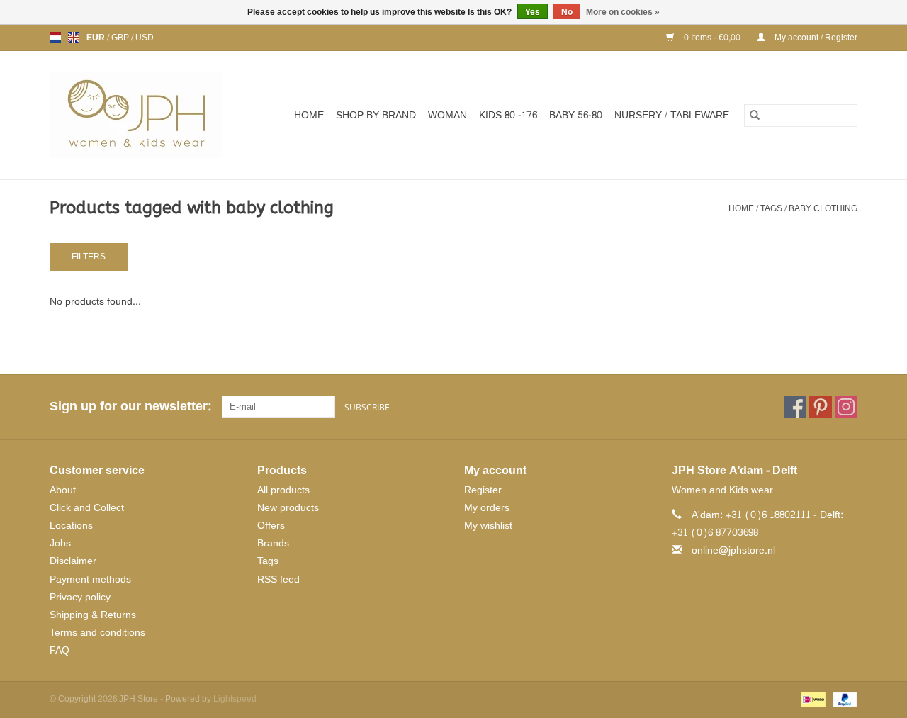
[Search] (754, 115)
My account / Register (814, 37)
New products (288, 508)
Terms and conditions (97, 632)
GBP (121, 37)
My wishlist (488, 525)
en (73, 37)
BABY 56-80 (575, 115)
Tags (771, 208)
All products (283, 490)
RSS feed (278, 579)
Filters (89, 256)
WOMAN (447, 115)
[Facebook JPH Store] (795, 407)
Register (483, 490)
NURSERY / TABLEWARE (671, 115)
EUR (96, 37)
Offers (271, 525)
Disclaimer (73, 561)
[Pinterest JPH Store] (820, 407)
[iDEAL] (812, 701)
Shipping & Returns (93, 615)
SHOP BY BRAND (376, 115)
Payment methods (90, 579)
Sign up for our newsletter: (130, 406)
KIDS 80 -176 (508, 115)
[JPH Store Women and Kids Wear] (144, 115)
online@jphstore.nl (733, 550)
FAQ (59, 650)
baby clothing (823, 208)
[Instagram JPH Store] (846, 407)
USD (144, 37)
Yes (532, 12)
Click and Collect (87, 508)
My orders (486, 508)
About (63, 490)
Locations (71, 525)
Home (309, 115)
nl (55, 37)
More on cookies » (623, 12)
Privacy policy (80, 597)
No (567, 12)
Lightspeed (235, 699)
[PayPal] (842, 701)
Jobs (60, 543)
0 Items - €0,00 (712, 37)
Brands (273, 543)
